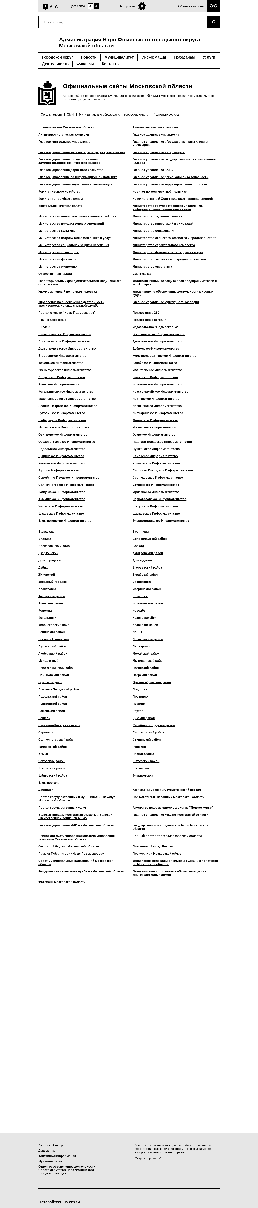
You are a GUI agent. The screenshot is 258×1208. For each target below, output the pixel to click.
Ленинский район (51, 632)
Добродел (45, 789)
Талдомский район (52, 746)
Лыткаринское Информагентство (158, 413)
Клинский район (50, 603)
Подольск (140, 689)
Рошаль (44, 718)
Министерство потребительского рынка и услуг (74, 238)
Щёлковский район (52, 775)
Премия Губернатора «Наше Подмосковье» (71, 853)
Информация (154, 57)
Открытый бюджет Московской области (68, 846)
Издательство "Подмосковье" (155, 327)
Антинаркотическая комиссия (155, 127)
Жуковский (46, 574)
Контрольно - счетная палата (60, 205)
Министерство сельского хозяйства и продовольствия (174, 238)
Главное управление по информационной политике (77, 177)
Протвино (140, 696)
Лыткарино (141, 646)
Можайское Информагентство (155, 420)
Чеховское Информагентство (60, 506)
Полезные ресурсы (166, 114)
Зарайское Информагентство (155, 362)
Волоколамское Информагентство (159, 334)
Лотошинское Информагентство (157, 406)
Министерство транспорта (58, 252)
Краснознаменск (145, 624)
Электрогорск (143, 775)
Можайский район (146, 653)
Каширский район (51, 596)
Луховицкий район (52, 646)
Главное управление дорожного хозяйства (70, 170)
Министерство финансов (57, 259)
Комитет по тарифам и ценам (60, 198)
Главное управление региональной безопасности (170, 177)
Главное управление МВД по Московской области (170, 814)
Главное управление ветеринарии (159, 152)
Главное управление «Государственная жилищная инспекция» (171, 143)
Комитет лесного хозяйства (59, 191)
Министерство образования (154, 230)
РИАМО (44, 327)
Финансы (85, 64)
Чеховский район (51, 761)
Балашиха (46, 531)
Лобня (137, 632)
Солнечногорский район (57, 739)
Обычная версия (191, 6)
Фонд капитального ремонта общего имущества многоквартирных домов (169, 873)
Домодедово (142, 560)
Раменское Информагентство (155, 456)
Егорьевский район (147, 567)
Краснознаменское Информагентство (67, 398)
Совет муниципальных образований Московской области (75, 862)
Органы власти (51, 114)
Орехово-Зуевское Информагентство (66, 441)
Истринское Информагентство (61, 377)
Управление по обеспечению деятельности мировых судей (173, 293)
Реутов (138, 711)
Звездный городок (52, 581)
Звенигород (142, 581)
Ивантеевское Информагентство (158, 370)
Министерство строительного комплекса (164, 245)
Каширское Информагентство (155, 377)
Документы (47, 1150)
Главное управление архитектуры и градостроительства (81, 152)
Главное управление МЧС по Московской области (76, 825)
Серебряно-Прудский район (154, 725)
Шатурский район (146, 761)
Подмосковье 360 (146, 312)
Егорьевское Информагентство (62, 355)
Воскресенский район (55, 546)
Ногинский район (146, 667)
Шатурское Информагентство (155, 506)
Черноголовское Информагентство (159, 499)
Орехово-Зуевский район (152, 682)
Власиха (44, 538)
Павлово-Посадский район (58, 689)
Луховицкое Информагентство (61, 413)
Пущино (139, 703)
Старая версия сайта (150, 1158)
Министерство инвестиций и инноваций (163, 223)
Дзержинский (48, 553)
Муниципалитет (119, 57)
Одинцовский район (53, 675)
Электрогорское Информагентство (64, 520)
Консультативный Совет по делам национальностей (173, 198)
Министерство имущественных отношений (71, 223)
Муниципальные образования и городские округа (113, 114)
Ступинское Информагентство (156, 484)
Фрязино (139, 746)
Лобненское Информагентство (156, 398)
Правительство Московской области (66, 127)
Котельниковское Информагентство (66, 391)
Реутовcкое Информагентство (61, 463)
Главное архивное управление (156, 134)
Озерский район (145, 675)
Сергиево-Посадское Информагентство (163, 470)
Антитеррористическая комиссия (63, 134)
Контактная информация (57, 1156)
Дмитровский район (148, 553)
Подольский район (52, 696)
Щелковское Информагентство (156, 513)
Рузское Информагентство (58, 470)
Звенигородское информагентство (65, 370)
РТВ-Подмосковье (52, 319)
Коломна (45, 610)
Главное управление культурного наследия (166, 302)
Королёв (139, 610)
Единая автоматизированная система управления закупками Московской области (76, 837)
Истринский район (147, 589)
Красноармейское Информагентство (160, 391)
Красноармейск (144, 617)
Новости (89, 57)
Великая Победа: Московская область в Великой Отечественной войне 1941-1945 (75, 816)
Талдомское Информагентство (61, 492)
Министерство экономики (57, 266)
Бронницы (141, 531)
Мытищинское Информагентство (63, 427)
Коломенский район (148, 603)
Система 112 (142, 273)
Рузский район (144, 718)
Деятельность (55, 64)
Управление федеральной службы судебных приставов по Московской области (175, 862)
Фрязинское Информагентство (156, 492)
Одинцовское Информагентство (62, 434)
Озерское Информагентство (154, 434)
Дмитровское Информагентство (157, 341)
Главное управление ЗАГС (153, 170)
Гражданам (184, 57)
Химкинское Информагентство (61, 499)
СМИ (70, 114)
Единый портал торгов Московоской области (167, 835)
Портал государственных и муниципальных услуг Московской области (76, 798)
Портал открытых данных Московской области (169, 797)
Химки (43, 754)
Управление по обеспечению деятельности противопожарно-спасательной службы (71, 303)
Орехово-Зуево (50, 682)
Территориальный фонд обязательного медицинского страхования (79, 282)
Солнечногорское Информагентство (66, 484)
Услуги (209, 57)
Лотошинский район (148, 639)
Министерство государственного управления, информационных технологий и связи (168, 207)
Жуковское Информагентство (60, 362)
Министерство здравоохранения (157, 216)
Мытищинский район (149, 660)
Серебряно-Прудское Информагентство (68, 477)
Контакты (111, 64)
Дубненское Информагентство (156, 348)
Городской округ (57, 57)
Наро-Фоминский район (56, 667)
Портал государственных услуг (62, 807)
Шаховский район (52, 768)
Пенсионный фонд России (153, 846)
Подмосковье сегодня (149, 319)
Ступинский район (147, 739)
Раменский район (51, 711)
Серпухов (45, 732)
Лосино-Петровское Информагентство (67, 406)
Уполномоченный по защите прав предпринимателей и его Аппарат (175, 282)
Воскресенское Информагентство (64, 341)
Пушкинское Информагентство (156, 449)
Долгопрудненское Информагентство (67, 348)
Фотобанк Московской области (62, 882)
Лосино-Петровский (53, 639)
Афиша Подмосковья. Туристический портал (167, 789)
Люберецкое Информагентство (62, 420)
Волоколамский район (150, 538)
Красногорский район (54, 624)
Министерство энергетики (152, 266)
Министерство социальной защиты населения (73, 245)
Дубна (43, 567)
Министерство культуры (57, 230)
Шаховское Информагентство (61, 513)
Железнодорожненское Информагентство (164, 355)
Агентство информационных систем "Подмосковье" (173, 807)
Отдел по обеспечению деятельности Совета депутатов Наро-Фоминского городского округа (66, 1170)
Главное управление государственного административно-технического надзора (69, 161)
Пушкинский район (52, 703)
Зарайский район (146, 574)
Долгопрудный (49, 560)
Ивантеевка (47, 589)
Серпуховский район (149, 732)
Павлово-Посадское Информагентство (162, 441)
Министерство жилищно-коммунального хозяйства (77, 216)
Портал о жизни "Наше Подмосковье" (67, 312)
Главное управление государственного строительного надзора (174, 161)
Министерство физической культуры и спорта (168, 252)
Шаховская (141, 768)
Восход (138, 546)
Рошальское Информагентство (156, 463)
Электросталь (48, 782)
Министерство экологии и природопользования (169, 259)
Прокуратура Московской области (159, 853)
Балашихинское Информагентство (64, 334)
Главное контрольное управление (64, 141)
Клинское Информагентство (59, 384)
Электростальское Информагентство (161, 520)
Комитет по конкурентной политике (160, 191)
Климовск (140, 596)
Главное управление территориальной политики (170, 184)
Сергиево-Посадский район (59, 725)
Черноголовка (143, 754)
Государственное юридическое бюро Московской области (170, 827)
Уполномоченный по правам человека (67, 291)
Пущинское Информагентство (61, 456)
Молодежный (48, 660)
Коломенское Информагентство (157, 384)
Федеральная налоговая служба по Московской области (81, 871)
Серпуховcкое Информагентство (158, 477)
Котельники (47, 617)
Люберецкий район (52, 653)
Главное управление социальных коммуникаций (75, 184)
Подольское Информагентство (62, 449)
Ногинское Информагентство (155, 427)
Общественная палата (55, 273)
